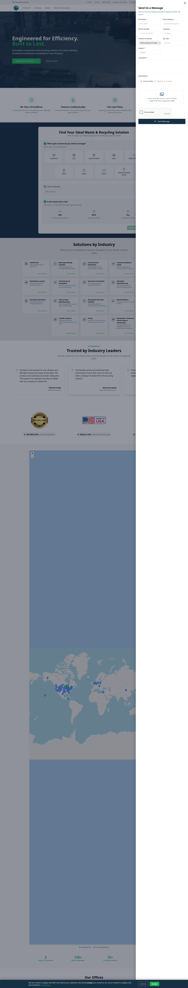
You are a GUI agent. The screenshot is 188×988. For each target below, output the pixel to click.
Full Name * (142, 19)
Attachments (143, 76)
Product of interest (145, 39)
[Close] (185, 3)
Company (166, 29)
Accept (154, 984)
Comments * (143, 58)
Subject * (141, 48)
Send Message (164, 121)
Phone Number (143, 29)
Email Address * (169, 19)
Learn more (46, 985)
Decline (143, 984)
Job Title (166, 39)
